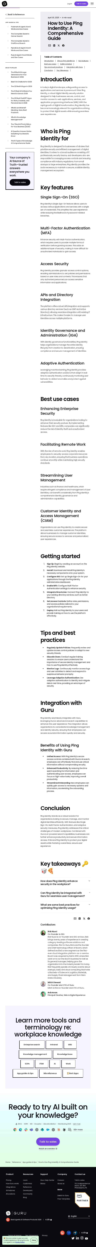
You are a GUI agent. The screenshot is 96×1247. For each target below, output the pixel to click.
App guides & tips (29, 1162)
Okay (34, 1240)
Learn (25, 1180)
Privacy (45, 1235)
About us (61, 1183)
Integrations (10, 1187)
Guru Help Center (47, 1180)
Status (42, 1183)
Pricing (8, 1180)
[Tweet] (58, 45)
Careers (61, 1180)
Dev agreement (31, 1235)
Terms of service (14, 1235)
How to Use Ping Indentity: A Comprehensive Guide (58, 1162)
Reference (16, 1162)
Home (8, 1162)
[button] (91, 4)
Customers (27, 1183)
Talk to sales (81, 4)
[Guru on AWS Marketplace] (82, 1199)
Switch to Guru (63, 1195)
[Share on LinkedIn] (54, 45)
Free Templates (64, 1199)
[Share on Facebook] (63, 45)
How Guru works (12, 1183)
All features (10, 1190)
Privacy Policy (19, 1242)
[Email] (49, 45)
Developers (27, 1190)
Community (27, 1194)
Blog (25, 1197)
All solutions (10, 1194)
